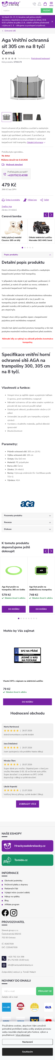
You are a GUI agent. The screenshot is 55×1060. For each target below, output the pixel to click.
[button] (27, 696)
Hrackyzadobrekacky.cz (29, 846)
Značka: (7, 206)
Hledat (46, 10)
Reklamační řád (11, 889)
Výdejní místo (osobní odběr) (17, 893)
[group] (27, 671)
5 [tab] (32, 247)
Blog (6, 900)
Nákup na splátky (12, 896)
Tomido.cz (21, 860)
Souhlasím (27, 1051)
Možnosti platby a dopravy (16, 885)
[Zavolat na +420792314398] (34, 4)
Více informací (23, 1035)
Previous (46, 215)
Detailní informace (35, 142)
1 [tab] (22, 247)
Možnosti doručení (14, 164)
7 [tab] (34, 618)
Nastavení (27, 1042)
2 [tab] (25, 247)
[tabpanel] (14, 231)
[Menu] (51, 4)
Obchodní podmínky (13, 881)
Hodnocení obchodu (27, 713)
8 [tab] (36, 618)
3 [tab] (27, 247)
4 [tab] (30, 247)
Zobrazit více (27, 804)
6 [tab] (31, 618)
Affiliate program (12, 904)
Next (51, 215)
